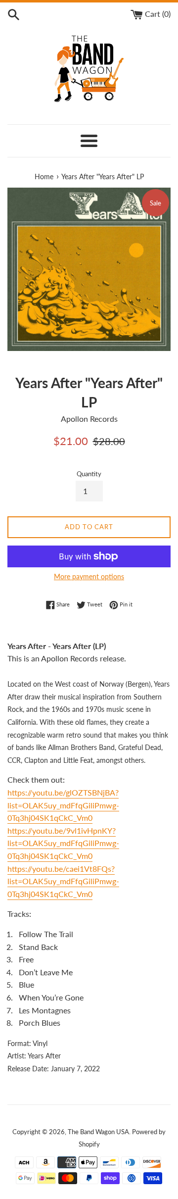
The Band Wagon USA (98, 1132)
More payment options (89, 576)
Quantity (89, 474)
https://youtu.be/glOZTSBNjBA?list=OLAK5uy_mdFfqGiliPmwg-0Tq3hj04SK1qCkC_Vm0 (63, 805)
